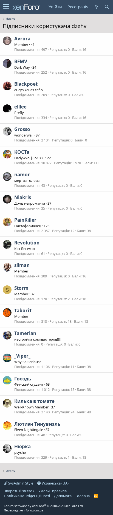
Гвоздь (22, 378)
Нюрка (22, 446)
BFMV (20, 61)
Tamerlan (25, 333)
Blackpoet (26, 84)
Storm (21, 288)
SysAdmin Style (20, 483)
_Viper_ (22, 356)
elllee (20, 107)
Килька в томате (34, 401)
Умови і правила (52, 490)
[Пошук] (106, 7)
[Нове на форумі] (96, 7)
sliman (22, 265)
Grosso (22, 129)
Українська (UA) (55, 483)
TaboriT (23, 310)
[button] (6, 7)
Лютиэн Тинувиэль (37, 424)
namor (22, 174)
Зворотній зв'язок (19, 490)
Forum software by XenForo (44, 506)
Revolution (26, 243)
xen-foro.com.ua (31, 510)
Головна (82, 495)
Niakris (22, 197)
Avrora (22, 38)
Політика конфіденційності (27, 495)
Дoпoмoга (63, 495)
